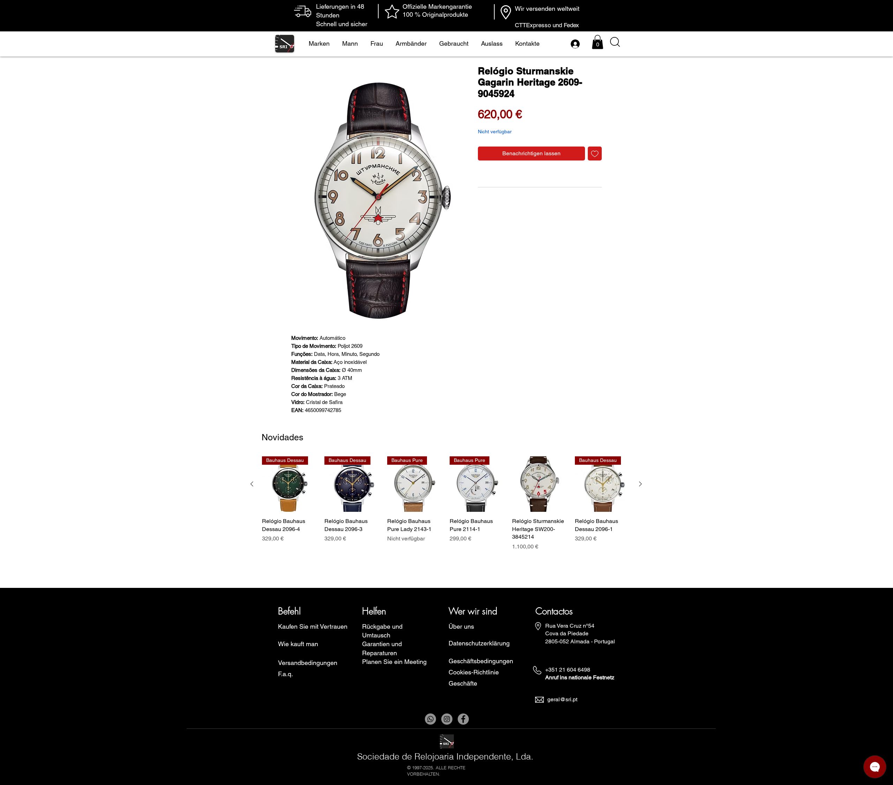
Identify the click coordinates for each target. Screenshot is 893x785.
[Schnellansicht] (540, 484)
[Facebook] (463, 719)
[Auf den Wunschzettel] (595, 153)
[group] (446, 507)
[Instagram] (446, 719)
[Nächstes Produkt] (640, 484)
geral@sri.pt (562, 699)
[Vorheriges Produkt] (252, 484)
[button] (597, 42)
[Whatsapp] (430, 719)
